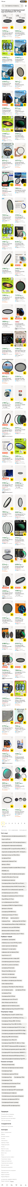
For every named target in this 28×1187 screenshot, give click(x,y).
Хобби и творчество (6, 1150)
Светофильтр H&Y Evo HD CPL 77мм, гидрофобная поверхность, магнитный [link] (7, 540)
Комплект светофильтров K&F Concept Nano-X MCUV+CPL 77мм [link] (6, 646)
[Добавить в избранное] (12, 15)
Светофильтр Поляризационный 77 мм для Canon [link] (7, 324)
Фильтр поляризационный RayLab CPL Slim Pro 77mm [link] (7, 136)
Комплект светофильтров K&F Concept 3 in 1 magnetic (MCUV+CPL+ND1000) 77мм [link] (20, 785)
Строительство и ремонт (7, 1163)
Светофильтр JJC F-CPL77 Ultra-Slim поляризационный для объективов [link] (20, 485)
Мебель (3, 1134)
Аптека (3, 1146)
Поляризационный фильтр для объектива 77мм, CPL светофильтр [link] (7, 163)
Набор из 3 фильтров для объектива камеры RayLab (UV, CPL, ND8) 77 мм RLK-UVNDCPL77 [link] (7, 244)
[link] (14, 836)
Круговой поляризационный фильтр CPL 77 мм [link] (19, 84)
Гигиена (3, 1138)
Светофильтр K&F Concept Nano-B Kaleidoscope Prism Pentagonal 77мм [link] (19, 620)
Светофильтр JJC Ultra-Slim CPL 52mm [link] (20, 673)
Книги (2, 1155)
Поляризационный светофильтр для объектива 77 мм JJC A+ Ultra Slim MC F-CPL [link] (7, 217)
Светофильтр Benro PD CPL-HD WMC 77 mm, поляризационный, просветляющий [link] (7, 485)
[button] (26, 6)
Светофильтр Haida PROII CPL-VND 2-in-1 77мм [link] (20, 298)
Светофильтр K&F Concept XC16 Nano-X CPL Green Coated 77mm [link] (7, 673)
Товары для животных (6, 1161)
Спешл (7, 1185)
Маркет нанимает (5, 1174)
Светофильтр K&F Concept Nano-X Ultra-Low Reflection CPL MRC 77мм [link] (20, 646)
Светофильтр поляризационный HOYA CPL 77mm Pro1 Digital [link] (20, 593)
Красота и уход (4, 1148)
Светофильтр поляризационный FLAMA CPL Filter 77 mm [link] (7, 271)
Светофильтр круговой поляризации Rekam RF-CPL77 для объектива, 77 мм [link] (7, 33)
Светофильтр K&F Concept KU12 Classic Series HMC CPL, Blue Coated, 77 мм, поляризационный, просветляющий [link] (20, 324)
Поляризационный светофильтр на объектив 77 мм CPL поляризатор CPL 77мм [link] (20, 60)
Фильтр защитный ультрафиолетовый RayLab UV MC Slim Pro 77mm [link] (20, 540)
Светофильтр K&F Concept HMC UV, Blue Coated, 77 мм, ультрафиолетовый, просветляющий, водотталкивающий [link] (7, 756)
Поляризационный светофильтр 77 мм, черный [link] (6, 379)
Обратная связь (5, 1172)
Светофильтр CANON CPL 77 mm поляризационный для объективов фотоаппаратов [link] (20, 405)
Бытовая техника (5, 1136)
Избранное (16, 1185)
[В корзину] (12, 27)
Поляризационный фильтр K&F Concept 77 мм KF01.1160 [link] (7, 351)
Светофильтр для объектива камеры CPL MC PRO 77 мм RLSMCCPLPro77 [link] (19, 136)
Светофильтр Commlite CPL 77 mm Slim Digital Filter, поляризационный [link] (20, 191)
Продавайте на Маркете (7, 1116)
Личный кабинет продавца (7, 1114)
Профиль (25, 1185)
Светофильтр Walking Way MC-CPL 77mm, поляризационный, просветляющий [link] (7, 430)
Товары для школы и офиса (7, 1157)
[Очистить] (22, 6)
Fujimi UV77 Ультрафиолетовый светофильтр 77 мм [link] (6, 191)
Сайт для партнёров (6, 1120)
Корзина (21, 1185)
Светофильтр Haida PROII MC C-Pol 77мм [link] (20, 379)
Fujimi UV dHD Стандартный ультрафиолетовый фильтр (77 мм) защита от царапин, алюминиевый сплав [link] (7, 812)
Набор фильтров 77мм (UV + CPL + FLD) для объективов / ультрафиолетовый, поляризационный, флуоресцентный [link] (20, 351)
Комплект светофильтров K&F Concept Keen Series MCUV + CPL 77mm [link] (19, 271)
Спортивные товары (6, 1159)
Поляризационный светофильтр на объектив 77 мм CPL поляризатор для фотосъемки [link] (7, 84)
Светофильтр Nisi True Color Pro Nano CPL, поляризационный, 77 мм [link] (7, 728)
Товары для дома (5, 1144)
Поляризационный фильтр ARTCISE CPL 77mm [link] (7, 785)
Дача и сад (3, 1152)
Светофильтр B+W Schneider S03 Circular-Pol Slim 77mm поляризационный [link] (7, 620)
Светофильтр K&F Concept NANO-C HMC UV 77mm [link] (7, 458)
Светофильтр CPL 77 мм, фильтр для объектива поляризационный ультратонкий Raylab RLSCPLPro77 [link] (7, 298)
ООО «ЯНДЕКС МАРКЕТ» (11, 1179)
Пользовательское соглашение (8, 1170)
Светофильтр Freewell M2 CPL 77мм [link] (20, 430)
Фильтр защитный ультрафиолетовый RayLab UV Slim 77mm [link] (20, 458)
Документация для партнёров (8, 1118)
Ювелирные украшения (6, 1167)
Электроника (4, 1140)
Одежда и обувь (5, 1142)
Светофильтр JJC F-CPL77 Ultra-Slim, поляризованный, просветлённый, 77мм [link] (7, 405)
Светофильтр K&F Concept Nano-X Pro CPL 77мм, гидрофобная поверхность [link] (19, 244)
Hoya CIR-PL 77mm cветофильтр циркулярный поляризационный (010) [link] (6, 701)
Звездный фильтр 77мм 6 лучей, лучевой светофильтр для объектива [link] (20, 728)
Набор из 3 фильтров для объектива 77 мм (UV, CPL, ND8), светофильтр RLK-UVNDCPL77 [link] (20, 701)
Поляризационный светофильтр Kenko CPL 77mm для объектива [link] (19, 757)
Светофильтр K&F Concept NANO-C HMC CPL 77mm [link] (20, 217)
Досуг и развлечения (6, 1132)
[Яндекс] (12, 1181)
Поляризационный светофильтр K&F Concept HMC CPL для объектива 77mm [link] (7, 111)
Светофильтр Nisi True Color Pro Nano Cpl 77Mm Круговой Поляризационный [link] (20, 515)
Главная (2, 1185)
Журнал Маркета (5, 1176)
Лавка (11, 1185)
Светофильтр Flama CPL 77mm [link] (6, 514)
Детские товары (5, 1165)
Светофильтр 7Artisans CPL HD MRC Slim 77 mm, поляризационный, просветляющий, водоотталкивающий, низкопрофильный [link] (7, 593)
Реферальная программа (7, 1126)
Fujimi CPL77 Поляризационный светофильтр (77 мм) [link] (20, 111)
